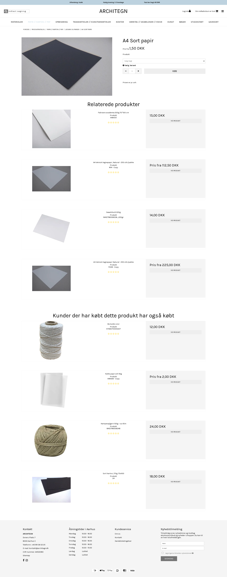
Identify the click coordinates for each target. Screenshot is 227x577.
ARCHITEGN (113, 11)
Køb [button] (174, 71)
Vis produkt (175, 121)
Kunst (170, 22)
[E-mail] (182, 548)
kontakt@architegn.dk (38, 548)
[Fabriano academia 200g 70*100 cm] (51, 129)
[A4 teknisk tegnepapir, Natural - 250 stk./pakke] (51, 178)
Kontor (120, 22)
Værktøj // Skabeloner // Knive (145, 22)
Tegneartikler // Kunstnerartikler (92, 22)
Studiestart (197, 22)
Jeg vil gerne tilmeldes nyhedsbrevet (184, 552)
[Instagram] (27, 560)
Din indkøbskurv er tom (205, 11)
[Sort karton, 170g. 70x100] (51, 490)
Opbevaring (62, 22)
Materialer (17, 22)
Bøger (182, 22)
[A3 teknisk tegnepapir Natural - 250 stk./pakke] (51, 278)
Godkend (169, 559)
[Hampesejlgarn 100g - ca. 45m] (51, 440)
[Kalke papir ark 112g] (51, 390)
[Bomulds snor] (51, 340)
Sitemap (26, 555)
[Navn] (182, 543)
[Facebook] (23, 560)
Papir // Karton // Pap (39, 22)
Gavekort (213, 22)
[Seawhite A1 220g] (51, 228)
